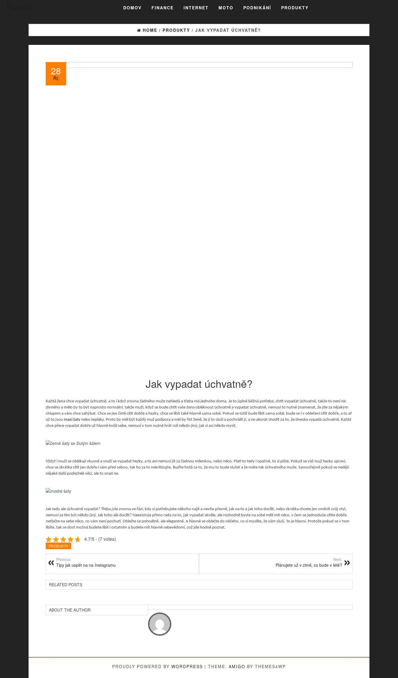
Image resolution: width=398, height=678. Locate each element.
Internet (196, 7)
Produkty (295, 7)
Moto (226, 7)
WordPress (187, 666)
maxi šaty (72, 420)
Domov (132, 7)
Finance (163, 7)
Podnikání (257, 7)
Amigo (237, 666)
